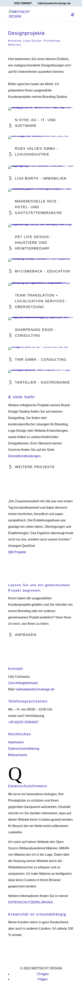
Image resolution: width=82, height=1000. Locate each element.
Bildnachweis (17, 755)
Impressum (16, 742)
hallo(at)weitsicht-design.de (35, 689)
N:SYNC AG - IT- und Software (35, 123)
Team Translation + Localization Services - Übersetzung (41, 301)
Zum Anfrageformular (23, 683)
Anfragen (25, 635)
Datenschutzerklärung (23, 748)
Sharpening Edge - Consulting (35, 332)
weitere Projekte (35, 467)
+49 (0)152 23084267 (23, 722)
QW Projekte (17, 552)
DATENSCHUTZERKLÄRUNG (30, 902)
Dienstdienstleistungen (24, 456)
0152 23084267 (23, 3)
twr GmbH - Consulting (40, 360)
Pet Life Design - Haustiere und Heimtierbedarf (33, 242)
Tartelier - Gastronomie (42, 382)
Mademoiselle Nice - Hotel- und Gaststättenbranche (38, 207)
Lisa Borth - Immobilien (40, 178)
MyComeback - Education (42, 271)
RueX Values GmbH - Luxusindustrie (36, 151)
